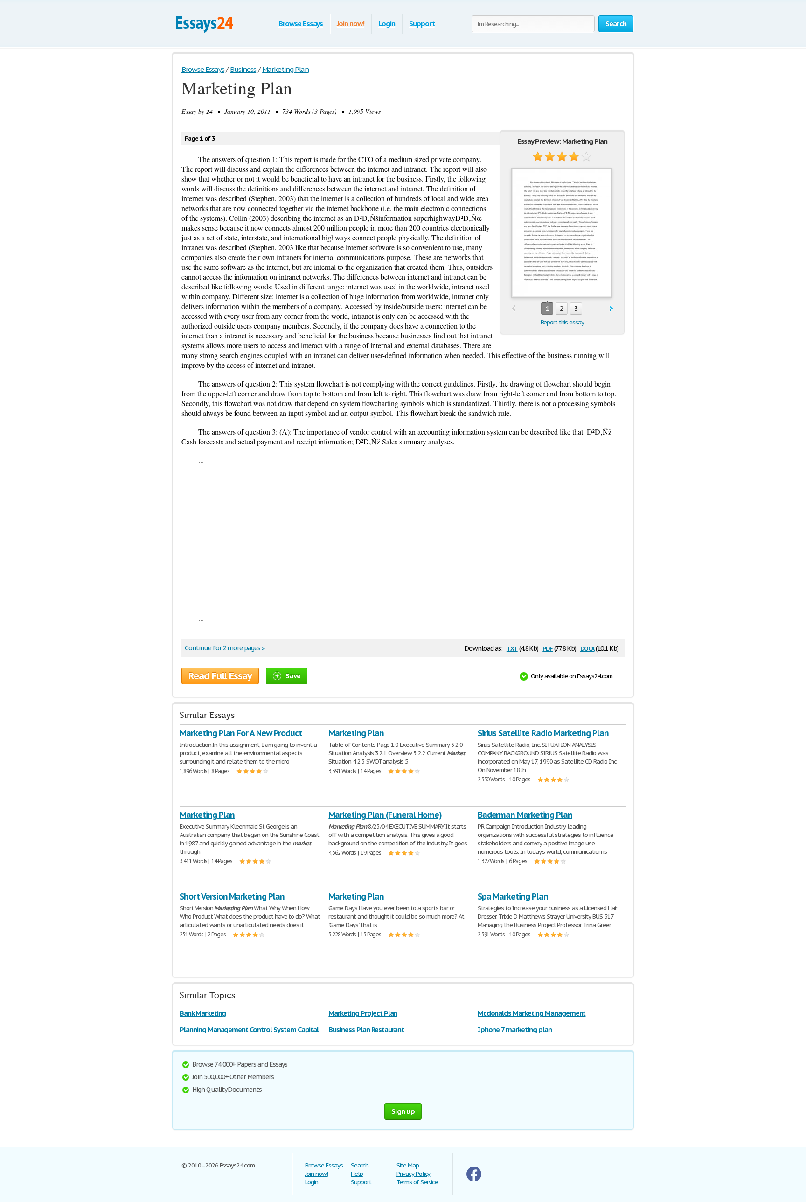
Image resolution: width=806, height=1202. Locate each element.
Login (386, 23)
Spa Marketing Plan (513, 896)
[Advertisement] (403, 539)
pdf (547, 647)
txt (512, 647)
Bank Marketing (203, 1013)
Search (359, 1165)
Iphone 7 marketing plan (515, 1029)
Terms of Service (417, 1182)
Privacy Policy (413, 1174)
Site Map (407, 1165)
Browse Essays (300, 23)
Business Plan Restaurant (366, 1029)
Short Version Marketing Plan (232, 896)
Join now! (350, 23)
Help (357, 1174)
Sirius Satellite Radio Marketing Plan (543, 733)
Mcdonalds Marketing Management (532, 1013)
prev (513, 308)
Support (422, 23)
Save (292, 675)
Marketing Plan (355, 733)
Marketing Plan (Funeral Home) (385, 814)
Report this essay (562, 322)
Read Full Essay (220, 676)
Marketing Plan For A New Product (241, 733)
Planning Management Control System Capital (249, 1029)
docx (587, 647)
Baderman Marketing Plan (525, 814)
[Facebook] (473, 1179)
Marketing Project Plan (362, 1013)
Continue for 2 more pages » (224, 648)
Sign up (403, 1111)
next (611, 308)
